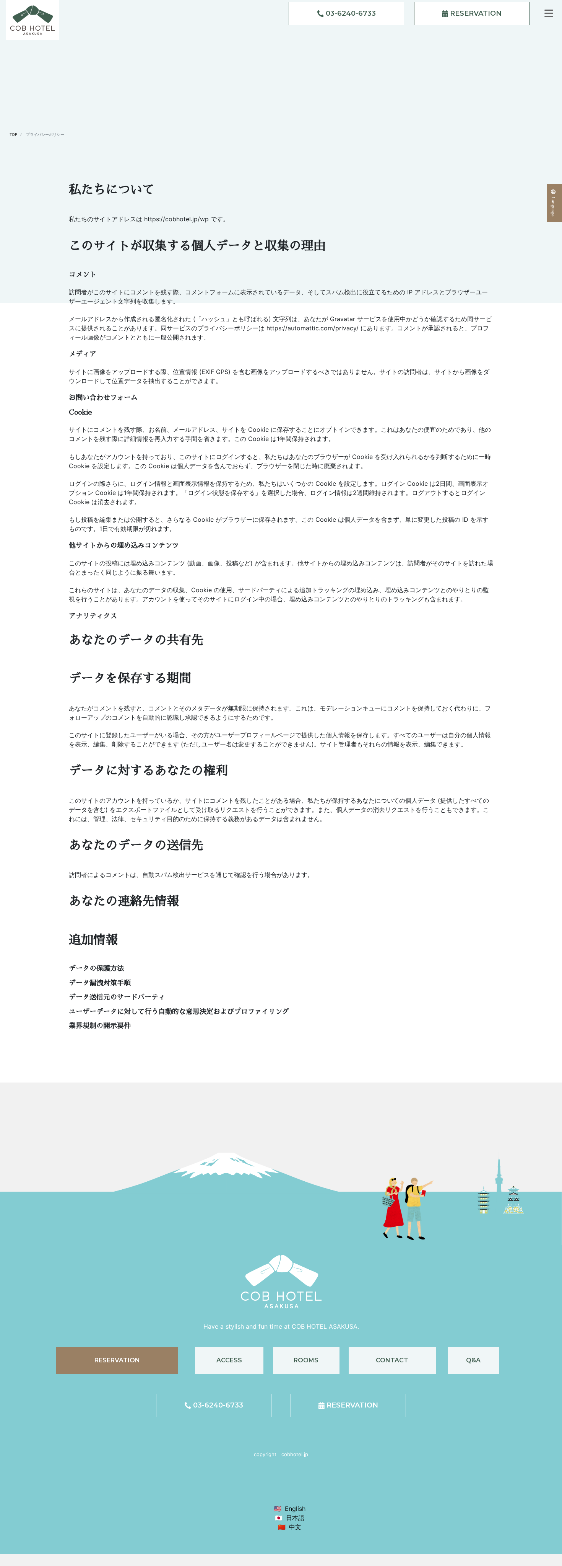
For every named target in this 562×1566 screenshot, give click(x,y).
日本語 (295, 1518)
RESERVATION (475, 13)
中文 (295, 1527)
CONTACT (392, 1360)
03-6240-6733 (350, 13)
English (295, 1508)
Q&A (473, 1360)
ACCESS (229, 1360)
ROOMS (306, 1360)
